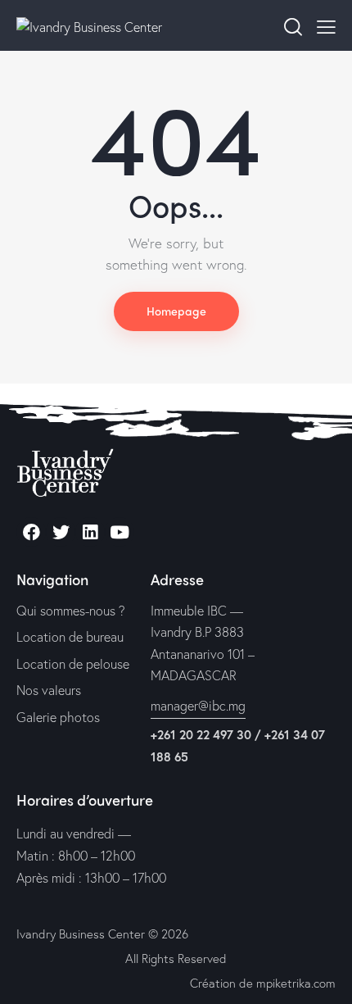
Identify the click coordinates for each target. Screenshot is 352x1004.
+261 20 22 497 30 (201, 734)
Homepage (176, 310)
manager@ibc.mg (198, 705)
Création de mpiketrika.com (263, 982)
